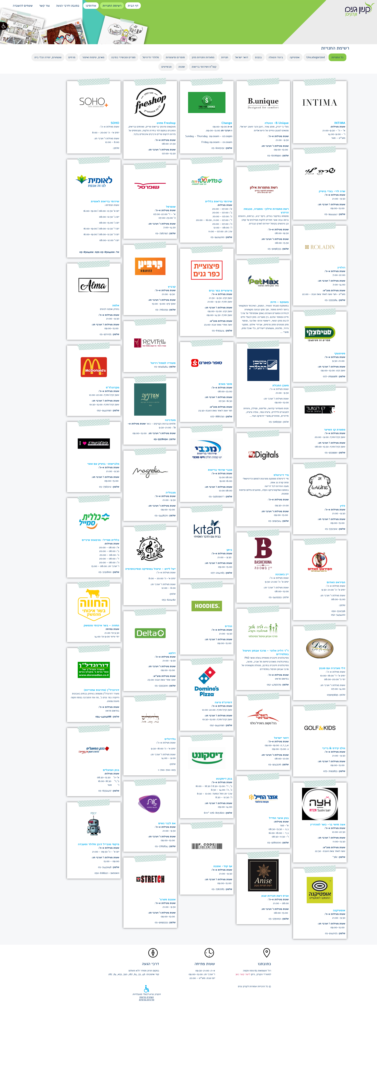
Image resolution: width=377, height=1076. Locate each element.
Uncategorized (315, 57)
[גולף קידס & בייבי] (320, 725)
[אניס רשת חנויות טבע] (263, 872)
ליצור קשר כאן (243, 974)
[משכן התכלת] (263, 362)
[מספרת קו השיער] (320, 406)
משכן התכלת (280, 385)
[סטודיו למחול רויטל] (150, 340)
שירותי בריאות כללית (218, 201)
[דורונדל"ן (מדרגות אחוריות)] (94, 667)
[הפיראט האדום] (320, 559)
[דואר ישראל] (263, 714)
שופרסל (171, 207)
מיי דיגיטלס (281, 475)
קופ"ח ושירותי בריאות (204, 67)
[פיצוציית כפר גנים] (207, 267)
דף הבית (133, 6)
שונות (181, 67)
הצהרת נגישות (146, 997)
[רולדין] (320, 244)
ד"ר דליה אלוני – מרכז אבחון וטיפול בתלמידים (266, 652)
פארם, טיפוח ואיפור (93, 57)
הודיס (228, 626)
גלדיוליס (170, 739)
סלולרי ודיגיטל (150, 57)
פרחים (71, 57)
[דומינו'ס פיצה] (207, 679)
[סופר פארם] (207, 361)
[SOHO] (94, 100)
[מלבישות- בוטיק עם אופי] (94, 440)
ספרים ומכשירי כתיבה (123, 57)
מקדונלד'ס (112, 387)
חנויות (224, 57)
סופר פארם (225, 384)
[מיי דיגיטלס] (263, 452)
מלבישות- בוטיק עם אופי (103, 464)
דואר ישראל (241, 57)
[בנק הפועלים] (94, 747)
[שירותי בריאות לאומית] (94, 178)
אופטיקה (295, 57)
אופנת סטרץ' (167, 899)
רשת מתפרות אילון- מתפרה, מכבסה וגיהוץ (266, 210)
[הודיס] (207, 603)
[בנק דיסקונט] (207, 755)
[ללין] (320, 483)
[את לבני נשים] (150, 800)
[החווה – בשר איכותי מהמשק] (94, 602)
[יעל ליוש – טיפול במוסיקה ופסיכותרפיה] (150, 545)
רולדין (341, 267)
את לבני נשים (167, 823)
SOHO (115, 123)
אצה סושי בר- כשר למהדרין (327, 824)
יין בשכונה (282, 574)
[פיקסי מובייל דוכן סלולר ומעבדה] (94, 821)
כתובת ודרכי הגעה (67, 6)
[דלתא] (150, 630)
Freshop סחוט (166, 123)
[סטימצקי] (320, 330)
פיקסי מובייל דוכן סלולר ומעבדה (98, 844)
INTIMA (339, 123)
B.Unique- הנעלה (277, 123)
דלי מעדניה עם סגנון (332, 668)
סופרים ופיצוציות (175, 57)
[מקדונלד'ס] (94, 364)
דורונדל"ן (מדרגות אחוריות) (101, 690)
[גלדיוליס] (150, 716)
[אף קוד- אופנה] (207, 843)
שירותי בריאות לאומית (105, 201)
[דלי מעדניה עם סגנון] (320, 645)
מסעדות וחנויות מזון (203, 57)
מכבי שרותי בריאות (220, 470)
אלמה (115, 305)
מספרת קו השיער (334, 430)
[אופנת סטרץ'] (150, 876)
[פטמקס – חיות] (263, 279)
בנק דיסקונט (224, 779)
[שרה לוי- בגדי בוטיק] (320, 168)
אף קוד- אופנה (222, 866)
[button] (4, 26)
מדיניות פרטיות (146, 999)
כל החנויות (337, 57)
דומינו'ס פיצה (223, 702)
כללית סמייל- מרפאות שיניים (100, 540)
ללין (342, 506)
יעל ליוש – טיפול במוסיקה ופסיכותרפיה (150, 569)
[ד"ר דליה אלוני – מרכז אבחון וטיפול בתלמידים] (263, 627)
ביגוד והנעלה (276, 57)
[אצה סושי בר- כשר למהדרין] (320, 801)
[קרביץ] (150, 263)
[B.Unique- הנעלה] (263, 100)
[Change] (207, 100)
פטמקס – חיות (279, 302)
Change (226, 123)
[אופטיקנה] (320, 887)
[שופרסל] (150, 183)
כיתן (229, 550)
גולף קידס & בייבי (333, 748)
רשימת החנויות (112, 6)
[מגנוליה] (150, 469)
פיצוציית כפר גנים (220, 290)
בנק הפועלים (111, 770)
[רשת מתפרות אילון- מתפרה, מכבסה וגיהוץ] (263, 186)
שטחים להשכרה (23, 6)
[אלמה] (94, 282)
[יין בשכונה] (263, 551)
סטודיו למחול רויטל (163, 363)
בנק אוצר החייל (279, 818)
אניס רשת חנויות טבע (275, 896)
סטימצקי (339, 353)
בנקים (258, 57)
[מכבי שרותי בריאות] (207, 446)
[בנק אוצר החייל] (263, 795)
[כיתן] (207, 526)
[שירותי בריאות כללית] (207, 178)
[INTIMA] (320, 100)
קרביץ (172, 287)
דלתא (172, 653)
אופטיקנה (339, 910)
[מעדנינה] (150, 397)
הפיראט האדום (336, 582)
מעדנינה (170, 420)
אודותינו (91, 6)
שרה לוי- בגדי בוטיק (332, 191)
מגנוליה (171, 492)
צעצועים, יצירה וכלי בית (47, 57)
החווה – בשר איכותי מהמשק (101, 625)
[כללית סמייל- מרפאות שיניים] (94, 517)
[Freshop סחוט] (150, 100)
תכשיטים (166, 67)
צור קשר (44, 6)
